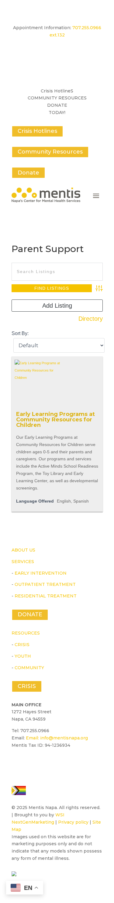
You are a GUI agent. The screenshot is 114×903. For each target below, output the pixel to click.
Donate (28, 172)
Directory (90, 318)
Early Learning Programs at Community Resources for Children (55, 419)
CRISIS (22, 644)
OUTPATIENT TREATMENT (45, 584)
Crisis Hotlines (37, 131)
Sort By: (20, 333)
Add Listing (57, 305)
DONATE (30, 614)
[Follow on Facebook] (16, 763)
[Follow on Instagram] (44, 763)
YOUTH (23, 656)
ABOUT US (23, 550)
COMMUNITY (29, 667)
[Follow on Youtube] (30, 763)
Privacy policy (73, 822)
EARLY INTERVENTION (41, 573)
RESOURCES (26, 633)
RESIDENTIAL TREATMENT (46, 596)
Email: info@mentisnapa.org (57, 738)
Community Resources (50, 151)
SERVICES (23, 561)
